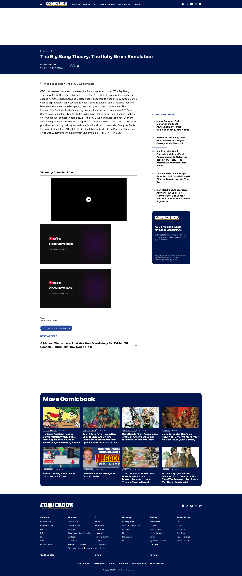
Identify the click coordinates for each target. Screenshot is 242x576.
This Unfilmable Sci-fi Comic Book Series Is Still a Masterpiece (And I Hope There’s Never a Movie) (138, 477)
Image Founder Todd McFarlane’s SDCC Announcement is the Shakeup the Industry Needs (172, 125)
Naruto (152, 537)
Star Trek (181, 533)
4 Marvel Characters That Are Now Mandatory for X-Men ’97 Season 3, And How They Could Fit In (84, 345)
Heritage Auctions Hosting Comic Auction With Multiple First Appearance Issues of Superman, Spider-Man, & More (61, 438)
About (112, 563)
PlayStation (127, 537)
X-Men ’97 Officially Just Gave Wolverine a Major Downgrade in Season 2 (170, 140)
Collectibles (123, 4)
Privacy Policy (172, 259)
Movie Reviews (74, 525)
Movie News (73, 521)
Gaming (102, 4)
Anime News (155, 521)
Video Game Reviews (131, 525)
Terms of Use (171, 257)
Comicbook (46, 51)
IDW (42, 540)
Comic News (45, 521)
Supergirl (71, 529)
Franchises (184, 517)
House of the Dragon (104, 537)
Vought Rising (101, 544)
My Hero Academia (158, 540)
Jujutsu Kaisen (156, 533)
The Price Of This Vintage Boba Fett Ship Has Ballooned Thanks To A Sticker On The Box (173, 177)
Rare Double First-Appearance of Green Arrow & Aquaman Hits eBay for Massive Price (140, 437)
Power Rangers (183, 537)
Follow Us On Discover (55, 328)
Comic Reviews (46, 525)
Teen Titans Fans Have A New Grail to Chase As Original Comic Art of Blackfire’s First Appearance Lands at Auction (100, 438)
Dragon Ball (155, 525)
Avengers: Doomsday (77, 544)
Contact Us (83, 563)
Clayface (71, 537)
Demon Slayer (156, 529)
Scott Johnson (49, 64)
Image (43, 537)
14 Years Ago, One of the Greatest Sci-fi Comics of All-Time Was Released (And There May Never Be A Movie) (180, 477)
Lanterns (98, 540)
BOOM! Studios (46, 544)
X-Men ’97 (99, 533)
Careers (123, 563)
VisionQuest (100, 548)
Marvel (43, 529)
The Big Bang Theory (48, 320)
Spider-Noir (99, 529)
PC (123, 540)
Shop (98, 555)
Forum (136, 4)
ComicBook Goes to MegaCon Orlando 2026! (99, 475)
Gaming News (128, 521)
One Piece (154, 544)
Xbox (124, 533)
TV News (98, 521)
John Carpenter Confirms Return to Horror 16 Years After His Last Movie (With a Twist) (180, 437)
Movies (86, 4)
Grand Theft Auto (184, 540)
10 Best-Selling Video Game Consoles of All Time (59, 475)
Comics (76, 4)
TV (94, 4)
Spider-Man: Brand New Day (80, 533)
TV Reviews (100, 525)
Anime (111, 4)
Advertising (99, 563)
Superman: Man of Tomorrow (80, 548)
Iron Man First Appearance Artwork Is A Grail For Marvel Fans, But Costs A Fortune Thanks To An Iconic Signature (173, 196)
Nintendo (126, 529)
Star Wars (181, 529)
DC (41, 533)
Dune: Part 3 (73, 540)
